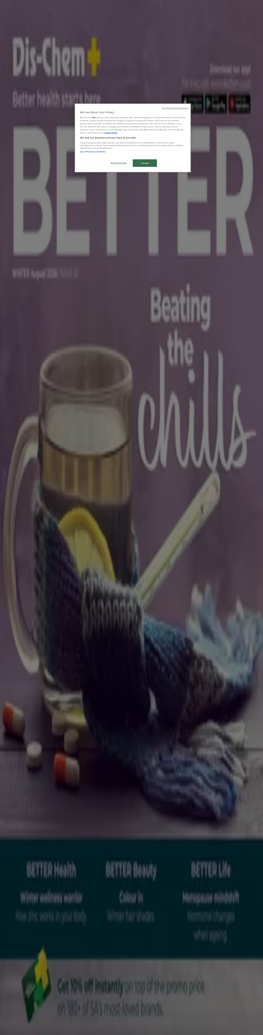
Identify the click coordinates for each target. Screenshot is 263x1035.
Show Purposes (118, 162)
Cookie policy (110, 132)
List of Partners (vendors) (92, 151)
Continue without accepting (175, 108)
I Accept (145, 163)
